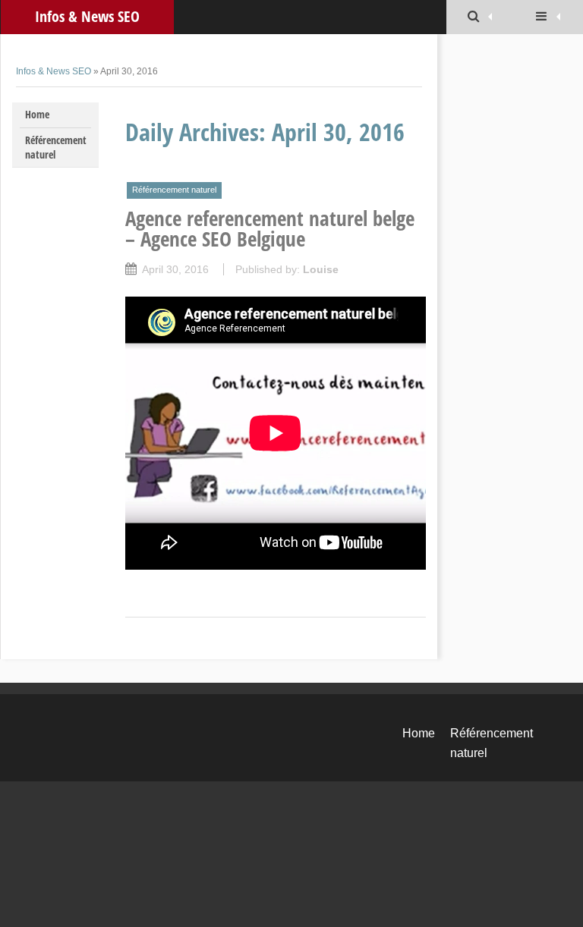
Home (37, 114)
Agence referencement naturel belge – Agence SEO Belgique (269, 228)
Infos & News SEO (87, 16)
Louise (321, 269)
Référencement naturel (56, 147)
